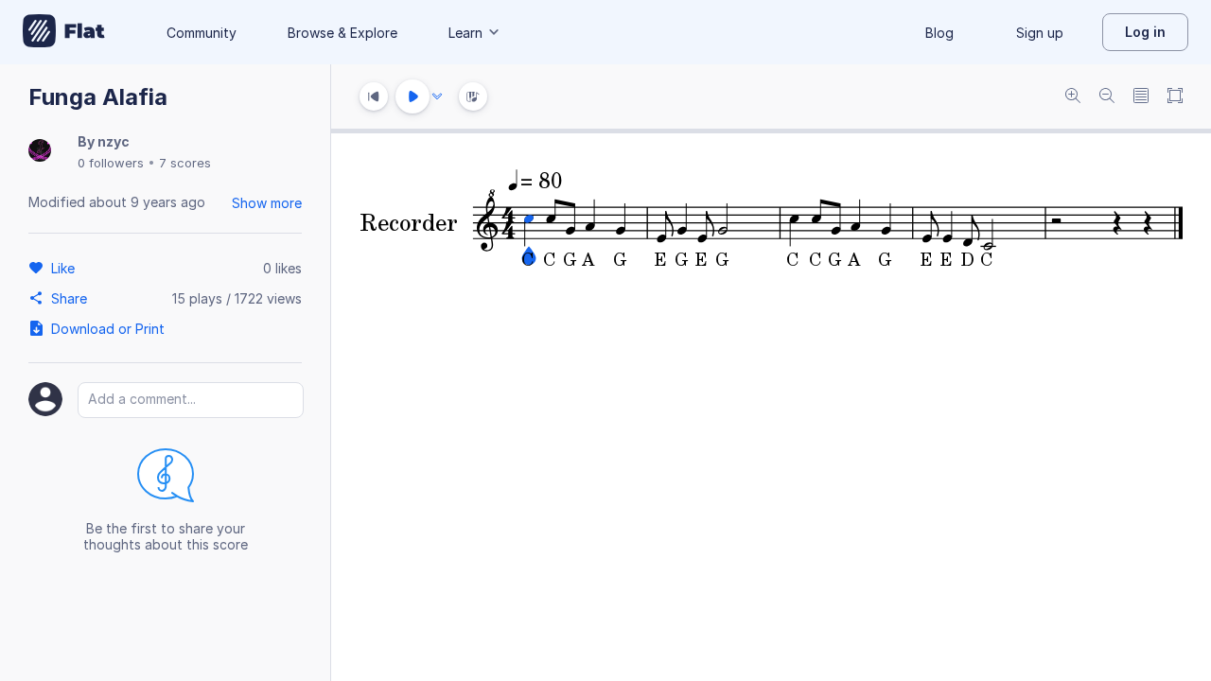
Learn (465, 33)
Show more (267, 203)
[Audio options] (437, 96)
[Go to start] (374, 96)
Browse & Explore (342, 33)
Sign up (1039, 33)
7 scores (185, 162)
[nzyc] (39, 152)
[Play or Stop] (412, 96)
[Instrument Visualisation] (473, 96)
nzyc (113, 141)
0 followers (111, 162)
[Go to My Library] (64, 32)
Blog (939, 33)
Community (202, 33)
